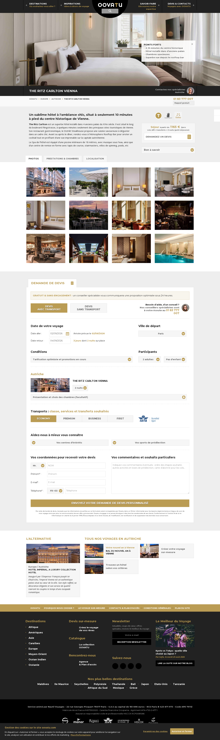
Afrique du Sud (97, 687)
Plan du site (182, 608)
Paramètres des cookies (155, 731)
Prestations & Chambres (63, 158)
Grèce (133, 687)
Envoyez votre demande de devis (110, 503)
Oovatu (33, 99)
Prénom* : (36, 474)
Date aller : (36, 333)
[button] (168, 150)
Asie (31, 638)
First (120, 418)
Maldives (43, 684)
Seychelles (81, 684)
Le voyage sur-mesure (91, 608)
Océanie (34, 665)
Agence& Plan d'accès (88, 663)
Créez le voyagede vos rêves (88, 629)
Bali (133, 684)
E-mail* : (35, 482)
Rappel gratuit (182, 103)
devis (48, 283)
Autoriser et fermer (182, 731)
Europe (44, 99)
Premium (69, 418)
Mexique (118, 687)
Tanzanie (179, 684)
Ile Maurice (61, 684)
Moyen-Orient (38, 654)
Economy (43, 418)
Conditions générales (157, 608)
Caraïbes (34, 643)
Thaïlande (118, 684)
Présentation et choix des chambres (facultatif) (60, 397)
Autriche (56, 99)
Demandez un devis (159, 136)
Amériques (36, 632)
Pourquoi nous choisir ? (59, 608)
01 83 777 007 (183, 99)
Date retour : (37, 340)
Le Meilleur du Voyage (173, 621)
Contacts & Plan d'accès (124, 608)
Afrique (33, 627)
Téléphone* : (37, 490)
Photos (34, 158)
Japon (145, 684)
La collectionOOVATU (86, 646)
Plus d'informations (81, 735)
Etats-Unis (160, 684)
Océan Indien (37, 659)
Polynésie (100, 684)
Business (94, 418)
